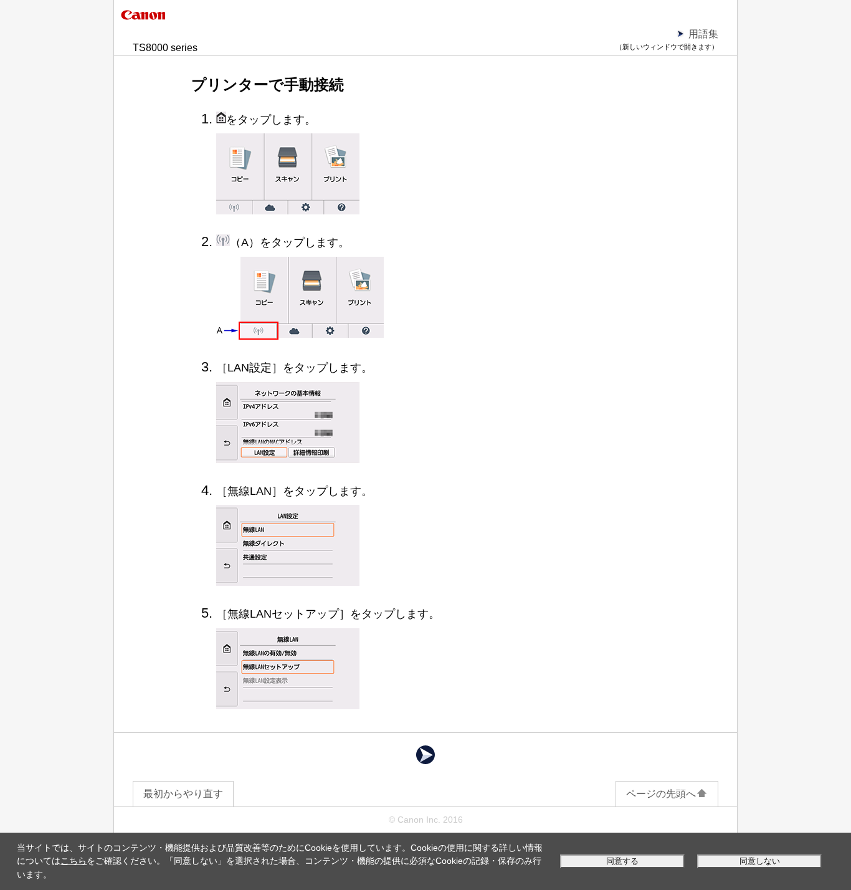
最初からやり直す (183, 793)
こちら (73, 861)
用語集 (703, 34)
